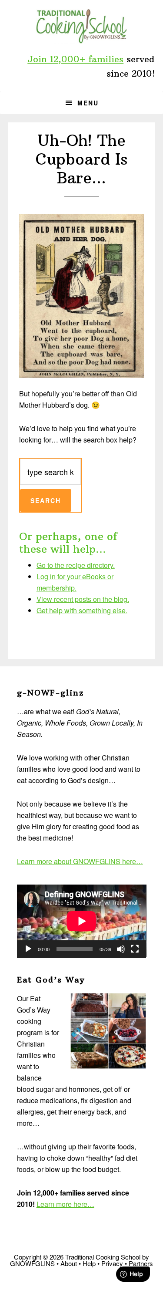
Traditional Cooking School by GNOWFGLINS (82, 26)
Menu (88, 102)
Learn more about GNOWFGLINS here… (80, 861)
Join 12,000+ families (75, 59)
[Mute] (120, 949)
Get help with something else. (82, 610)
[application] (81, 921)
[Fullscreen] (134, 949)
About (68, 1263)
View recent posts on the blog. (83, 599)
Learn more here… (65, 1204)
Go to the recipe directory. (76, 565)
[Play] (28, 949)
